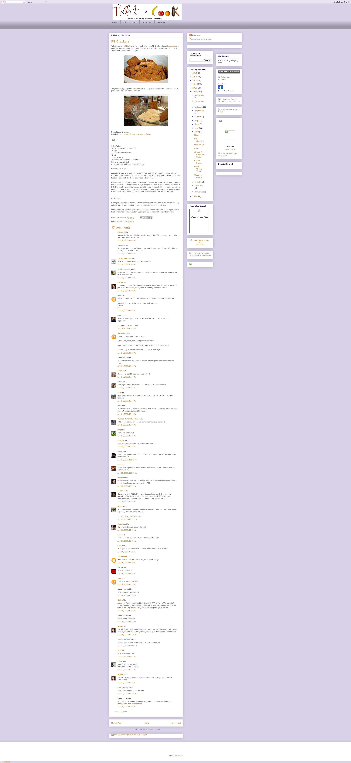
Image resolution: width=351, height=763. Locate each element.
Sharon (120, 232)
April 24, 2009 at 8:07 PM (127, 401)
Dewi (119, 296)
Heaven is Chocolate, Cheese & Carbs (136, 134)
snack (131, 221)
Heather (121, 478)
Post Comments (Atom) (151, 730)
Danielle (121, 524)
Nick (119, 600)
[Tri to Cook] (220, 88)
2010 (195, 88)
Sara (119, 465)
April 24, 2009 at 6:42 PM (127, 353)
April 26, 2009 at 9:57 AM (127, 541)
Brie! (196, 148)
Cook (134, 22)
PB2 (126, 46)
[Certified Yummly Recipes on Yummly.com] (200, 255)
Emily (120, 661)
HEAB (120, 506)
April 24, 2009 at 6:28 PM (127, 311)
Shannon (230, 146)
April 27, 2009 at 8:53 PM (127, 683)
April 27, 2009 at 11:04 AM (127, 646)
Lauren (120, 441)
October (198, 107)
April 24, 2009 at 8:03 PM (127, 388)
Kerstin (120, 282)
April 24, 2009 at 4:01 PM (127, 241)
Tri (124, 22)
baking (119, 221)
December (199, 95)
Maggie (120, 245)
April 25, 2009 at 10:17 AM (127, 473)
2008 (195, 196)
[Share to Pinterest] (151, 217)
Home (115, 22)
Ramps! (197, 135)
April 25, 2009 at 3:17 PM (127, 486)
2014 (195, 73)
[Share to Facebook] (148, 217)
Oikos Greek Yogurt (198, 168)
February (199, 186)
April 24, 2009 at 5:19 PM (127, 278)
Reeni (120, 451)
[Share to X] (146, 217)
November (199, 101)
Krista (120, 371)
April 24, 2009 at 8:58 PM (127, 425)
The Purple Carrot (124, 258)
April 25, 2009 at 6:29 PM (127, 502)
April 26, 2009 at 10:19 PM (127, 635)
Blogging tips (5, 762)
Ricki (119, 406)
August (198, 117)
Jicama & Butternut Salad (199, 154)
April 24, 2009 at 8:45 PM (127, 414)
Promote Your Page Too (226, 91)
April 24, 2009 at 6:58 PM (127, 366)
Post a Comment (121, 712)
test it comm (122, 557)
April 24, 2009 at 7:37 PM (127, 377)
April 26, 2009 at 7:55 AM (127, 530)
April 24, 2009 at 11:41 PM (127, 460)
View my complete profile (200, 39)
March (198, 182)
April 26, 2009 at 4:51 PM (127, 584)
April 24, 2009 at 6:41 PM (127, 328)
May (197, 128)
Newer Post (116, 723)
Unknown (123, 218)
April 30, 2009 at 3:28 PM (127, 707)
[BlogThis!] (143, 217)
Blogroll (161, 22)
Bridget (120, 626)
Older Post (176, 723)
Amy (119, 315)
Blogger (180, 756)
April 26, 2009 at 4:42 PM (127, 574)
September (199, 111)
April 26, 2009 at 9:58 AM (127, 552)
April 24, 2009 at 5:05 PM (127, 265)
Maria (120, 567)
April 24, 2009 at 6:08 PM (127, 291)
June (197, 124)
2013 (195, 77)
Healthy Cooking (229, 149)
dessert (126, 221)
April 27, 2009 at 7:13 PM (127, 670)
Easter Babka (198, 161)
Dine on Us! (199, 145)
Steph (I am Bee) (124, 639)
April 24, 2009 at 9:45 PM (127, 447)
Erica (120, 382)
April (197, 132)
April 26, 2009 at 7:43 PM (127, 611)
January (198, 192)
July (197, 120)
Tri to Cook (222, 84)
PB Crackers (199, 140)
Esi (119, 393)
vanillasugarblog (124, 269)
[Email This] (141, 217)
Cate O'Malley (123, 688)
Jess (119, 650)
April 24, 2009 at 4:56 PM (127, 254)
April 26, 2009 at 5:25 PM (127, 595)
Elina (119, 535)
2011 (195, 84)
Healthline (200, 245)
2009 (195, 91)
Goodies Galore (198, 176)
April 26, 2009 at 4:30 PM (127, 563)
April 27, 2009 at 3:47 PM (127, 656)
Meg (119, 430)
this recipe (171, 46)
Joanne (120, 491)
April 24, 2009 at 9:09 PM (127, 436)
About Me (147, 22)
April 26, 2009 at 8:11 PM (127, 622)
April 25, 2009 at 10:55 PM (127, 519)
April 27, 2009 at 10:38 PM (127, 694)
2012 (195, 80)
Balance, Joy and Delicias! (128, 419)
